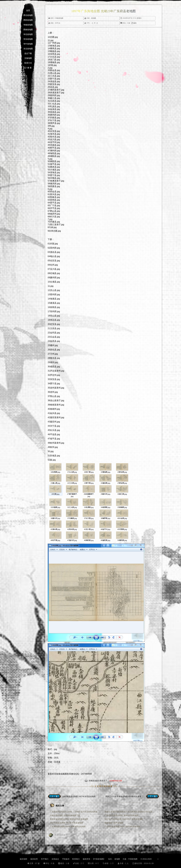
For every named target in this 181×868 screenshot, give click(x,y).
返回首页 (34, 859)
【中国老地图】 (98, 859)
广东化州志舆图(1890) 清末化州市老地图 (121, 815)
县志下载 (28, 53)
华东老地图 (28, 39)
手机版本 (66, 859)
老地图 (93, 18)
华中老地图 (28, 44)
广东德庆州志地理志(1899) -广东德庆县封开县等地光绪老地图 (75, 812)
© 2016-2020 (146, 859)
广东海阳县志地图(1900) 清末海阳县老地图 (68, 826)
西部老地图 (28, 20)
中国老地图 (132, 859)
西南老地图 (28, 30)
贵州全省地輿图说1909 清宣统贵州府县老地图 (69, 819)
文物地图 (28, 58)
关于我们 (44, 859)
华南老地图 (28, 25)
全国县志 (55, 859)
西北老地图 (28, 15)
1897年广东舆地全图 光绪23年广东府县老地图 (123, 819)
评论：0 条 (125, 23)
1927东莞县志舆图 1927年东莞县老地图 (79, 796)
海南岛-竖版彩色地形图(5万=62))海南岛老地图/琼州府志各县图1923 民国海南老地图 (129, 812)
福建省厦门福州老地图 (113, 823)
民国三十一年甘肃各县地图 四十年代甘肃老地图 (125, 796)
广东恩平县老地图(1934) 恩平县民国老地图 (122, 826)
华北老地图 (28, 34)
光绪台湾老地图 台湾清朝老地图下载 (65, 815)
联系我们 (76, 859)
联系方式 (28, 63)
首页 (28, 11)
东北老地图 (28, 49)
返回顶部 (23, 859)
